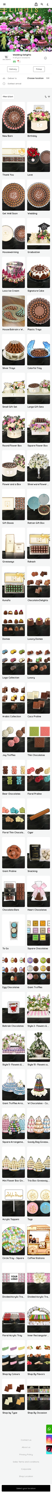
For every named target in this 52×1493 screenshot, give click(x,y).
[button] (26, 58)
